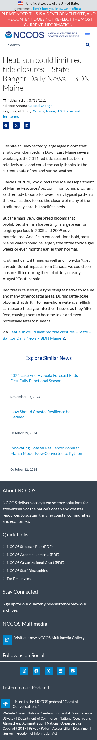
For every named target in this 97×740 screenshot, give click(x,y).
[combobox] (44, 45)
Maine (50, 111)
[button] (87, 34)
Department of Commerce (37, 718)
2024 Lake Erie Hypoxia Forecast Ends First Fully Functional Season (44, 378)
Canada (38, 111)
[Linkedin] (61, 671)
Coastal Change (40, 105)
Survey (8, 733)
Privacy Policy (39, 728)
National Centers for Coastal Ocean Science (59, 713)
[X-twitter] (49, 671)
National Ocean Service (64, 723)
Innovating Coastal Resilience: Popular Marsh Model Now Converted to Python (46, 450)
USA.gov (9, 718)
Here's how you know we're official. (58, 8)
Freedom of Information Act (36, 733)
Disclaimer (81, 728)
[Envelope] (73, 671)
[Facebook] (36, 671)
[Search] (88, 45)
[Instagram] (24, 671)
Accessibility (61, 728)
